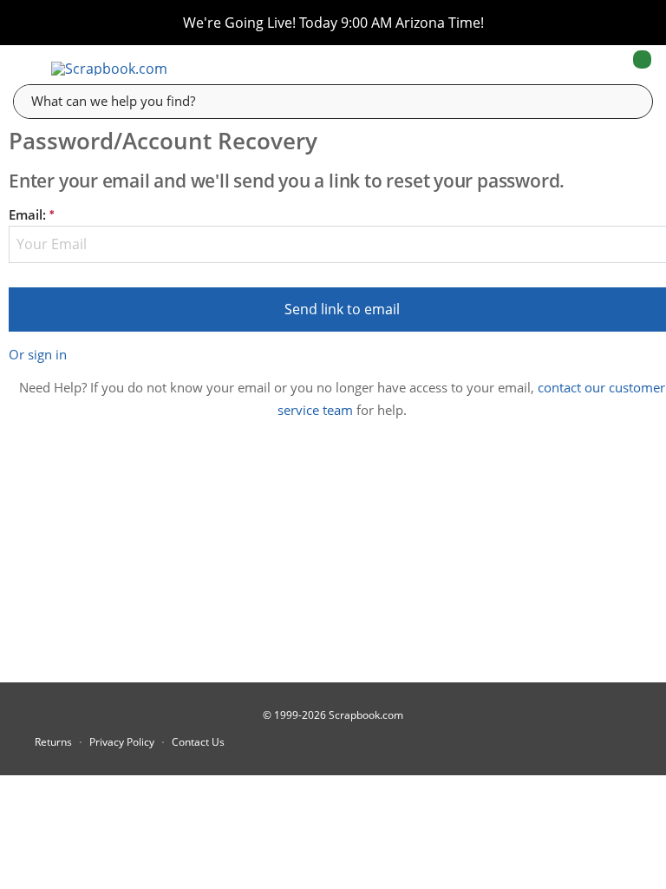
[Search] (627, 100)
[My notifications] (573, 68)
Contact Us (198, 742)
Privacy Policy (121, 742)
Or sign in (38, 354)
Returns (53, 742)
